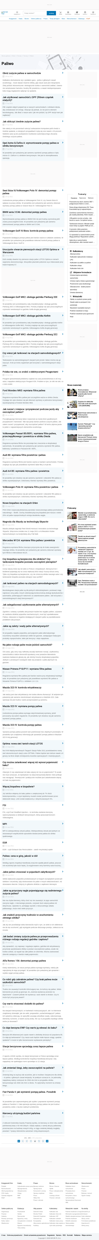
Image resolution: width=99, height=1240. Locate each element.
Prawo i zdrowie (38, 1200)
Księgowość (13, 18)
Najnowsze (82, 198)
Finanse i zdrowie (55, 1198)
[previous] (19, 1141)
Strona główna (6, 56)
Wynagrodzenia (22, 1188)
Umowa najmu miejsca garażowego (82, 281)
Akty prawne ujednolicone (41, 1223)
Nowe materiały (74, 385)
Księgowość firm (7, 1183)
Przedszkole (21, 1211)
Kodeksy (36, 1225)
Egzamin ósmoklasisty (24, 1225)
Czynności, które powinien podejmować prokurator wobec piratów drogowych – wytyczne (79, 230)
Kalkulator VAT (54, 1216)
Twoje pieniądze (55, 18)
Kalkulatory (78, 251)
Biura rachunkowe (72, 1183)
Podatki (3, 1186)
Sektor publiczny (36, 18)
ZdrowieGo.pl (86, 1211)
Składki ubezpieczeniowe (73, 1216)
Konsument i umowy (39, 1191)
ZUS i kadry (5, 1193)
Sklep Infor (36, 1198)
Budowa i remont (87, 1193)
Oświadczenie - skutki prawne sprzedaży (80, 288)
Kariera (58, 1235)
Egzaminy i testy (22, 1218)
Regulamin (51, 1235)
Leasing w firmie (54, 1195)
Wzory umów (85, 1218)
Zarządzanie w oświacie (24, 1221)
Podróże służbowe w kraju (79, 311)
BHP (18, 1195)
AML (67, 1202)
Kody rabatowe (86, 1216)
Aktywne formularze (82, 272)
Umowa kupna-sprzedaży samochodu (78, 276)
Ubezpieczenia (21, 1191)
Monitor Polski (37, 1214)
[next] (47, 1141)
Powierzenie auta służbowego (80, 284)
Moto (63, 18)
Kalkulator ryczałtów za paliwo (80, 262)
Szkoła (19, 1214)
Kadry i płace (5, 1221)
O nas (3, 1235)
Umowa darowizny (76, 292)
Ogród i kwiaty (86, 1195)
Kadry (21, 18)
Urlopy (19, 1193)
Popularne (74, 198)
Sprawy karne (37, 1188)
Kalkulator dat (54, 1211)
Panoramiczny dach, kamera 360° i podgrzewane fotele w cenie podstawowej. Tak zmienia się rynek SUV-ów (81, 203)
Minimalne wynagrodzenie (74, 1214)
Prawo (46, 18)
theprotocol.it (85, 1223)
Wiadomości (85, 1186)
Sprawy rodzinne (38, 1186)
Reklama (77, 1235)
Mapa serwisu (87, 1235)
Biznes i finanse (54, 1186)
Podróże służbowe (71, 1218)
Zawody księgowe (6, 1195)
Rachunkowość (6, 1188)
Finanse (84, 1191)
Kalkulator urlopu (76, 265)
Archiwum (84, 1214)
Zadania (3, 1216)
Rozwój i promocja (7, 1218)
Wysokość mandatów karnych (80, 308)
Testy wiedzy (21, 1228)
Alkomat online (75, 254)
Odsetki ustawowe (71, 1221)
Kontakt (70, 1235)
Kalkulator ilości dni (76, 268)
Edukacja (81, 18)
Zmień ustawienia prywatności (35, 1235)
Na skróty (85, 1208)
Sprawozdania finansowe (73, 1200)
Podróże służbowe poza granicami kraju (82, 315)
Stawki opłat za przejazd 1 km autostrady (80, 303)
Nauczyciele (21, 1216)
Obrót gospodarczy (7, 1191)
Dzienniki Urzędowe (39, 1216)
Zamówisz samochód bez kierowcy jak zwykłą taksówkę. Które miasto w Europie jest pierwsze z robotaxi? (81, 214)
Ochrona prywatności (14, 1235)
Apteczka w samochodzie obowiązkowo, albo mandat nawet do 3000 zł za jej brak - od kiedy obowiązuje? (82, 241)
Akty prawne (37, 1208)
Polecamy (71, 508)
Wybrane (90, 198)
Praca (35, 1195)
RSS (64, 1235)
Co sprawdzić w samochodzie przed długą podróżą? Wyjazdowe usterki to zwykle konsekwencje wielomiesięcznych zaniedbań (81, 236)
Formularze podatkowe (89, 1221)
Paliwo (32, 56)
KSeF (88, 18)
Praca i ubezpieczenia (56, 1191)
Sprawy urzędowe (38, 1193)
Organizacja (5, 1211)
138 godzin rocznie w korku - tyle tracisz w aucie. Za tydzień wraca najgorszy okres (80, 219)
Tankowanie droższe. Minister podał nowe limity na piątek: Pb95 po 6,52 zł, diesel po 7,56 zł (81, 225)
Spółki (51, 1188)
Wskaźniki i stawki (72, 1208)
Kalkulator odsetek (55, 1218)
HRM (19, 1198)
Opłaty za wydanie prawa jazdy (80, 299)
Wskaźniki (77, 296)
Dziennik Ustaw (38, 1211)
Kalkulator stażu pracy (56, 1221)
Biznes (27, 18)
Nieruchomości (71, 18)
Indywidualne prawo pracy (25, 1186)
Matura (19, 1223)
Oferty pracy (85, 1225)
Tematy (19, 56)
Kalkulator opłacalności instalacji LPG (81, 258)
